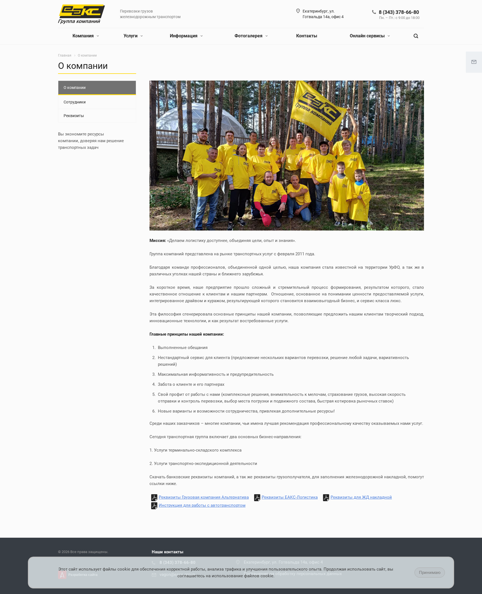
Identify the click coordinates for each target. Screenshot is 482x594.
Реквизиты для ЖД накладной (361, 497)
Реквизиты (74, 115)
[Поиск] (416, 36)
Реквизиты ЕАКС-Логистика (290, 497)
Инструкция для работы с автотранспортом (202, 505)
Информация (184, 35)
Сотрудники (75, 102)
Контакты (306, 35)
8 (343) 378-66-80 (399, 12)
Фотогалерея (249, 35)
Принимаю (429, 572)
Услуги (131, 35)
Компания (84, 35)
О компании (75, 87)
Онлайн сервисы (368, 35)
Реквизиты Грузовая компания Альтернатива (204, 497)
